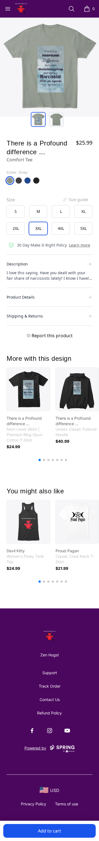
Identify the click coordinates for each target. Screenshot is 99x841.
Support (49, 672)
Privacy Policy (33, 804)
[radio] (16, 211)
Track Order (50, 686)
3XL (38, 228)
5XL (83, 228)
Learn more (79, 245)
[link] (28, 389)
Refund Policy (49, 713)
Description (17, 264)
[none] (75, 199)
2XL (16, 228)
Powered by (35, 748)
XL (83, 211)
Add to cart (49, 831)
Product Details (21, 297)
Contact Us (50, 699)
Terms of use (66, 804)
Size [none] (11, 200)
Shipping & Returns (25, 316)
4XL (61, 228)
